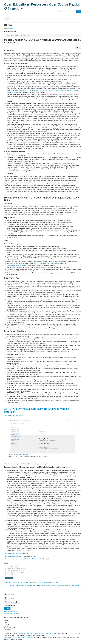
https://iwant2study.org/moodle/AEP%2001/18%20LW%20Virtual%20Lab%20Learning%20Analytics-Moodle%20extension (43, 91)
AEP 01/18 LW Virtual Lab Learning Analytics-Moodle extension (36, 410)
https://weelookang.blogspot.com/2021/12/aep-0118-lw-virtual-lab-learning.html (27, 559)
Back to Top (77, 633)
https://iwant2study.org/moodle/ (48, 263)
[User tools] (78, 47)
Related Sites (15, 567)
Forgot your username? (11, 612)
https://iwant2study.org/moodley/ (16, 265)
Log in (7, 608)
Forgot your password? (11, 613)
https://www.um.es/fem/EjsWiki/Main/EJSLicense (19, 637)
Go (79, 12)
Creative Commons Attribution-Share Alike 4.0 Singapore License (37, 633)
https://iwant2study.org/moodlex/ (14, 464)
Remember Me (10, 605)
